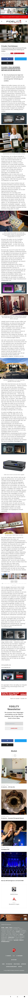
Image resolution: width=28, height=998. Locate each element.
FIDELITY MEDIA (17, 964)
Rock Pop (10, 935)
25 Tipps (20, 933)
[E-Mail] (7, 63)
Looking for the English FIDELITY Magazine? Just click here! (14, 16)
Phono (20, 928)
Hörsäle (15, 935)
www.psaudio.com (6, 665)
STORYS (18, 931)
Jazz (6, 935)
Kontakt (20, 966)
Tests (10, 927)
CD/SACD (3, 930)
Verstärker (15, 928)
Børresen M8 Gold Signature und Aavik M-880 (12, 880)
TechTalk (9, 933)
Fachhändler (10, 940)
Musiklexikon (4, 937)
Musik (21, 934)
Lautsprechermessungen (7, 928)
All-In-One (9, 930)
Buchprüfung (21, 935)
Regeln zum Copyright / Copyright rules (18, 698)
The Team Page (9, 964)
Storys (12, 53)
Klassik (2, 935)
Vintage (13, 931)
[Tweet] (21, 58)
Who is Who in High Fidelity (19, 53)
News (6, 927)
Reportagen (3, 785)
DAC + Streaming (16, 930)
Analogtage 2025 (5, 849)
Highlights (11, 937)
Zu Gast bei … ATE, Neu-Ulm (8, 787)
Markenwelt (4, 938)
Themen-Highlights (19, 937)
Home (2, 927)
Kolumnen (14, 933)
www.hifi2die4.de (5, 667)
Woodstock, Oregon (14, 903)
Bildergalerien (11, 938)
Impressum (23, 964)
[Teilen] (7, 58)
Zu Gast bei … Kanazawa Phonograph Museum (12, 818)
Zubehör (9, 931)
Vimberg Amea (14, 893)
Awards (16, 938)
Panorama (3, 933)
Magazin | (16, 940)
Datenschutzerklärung (11, 966)
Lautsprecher (16, 927)
